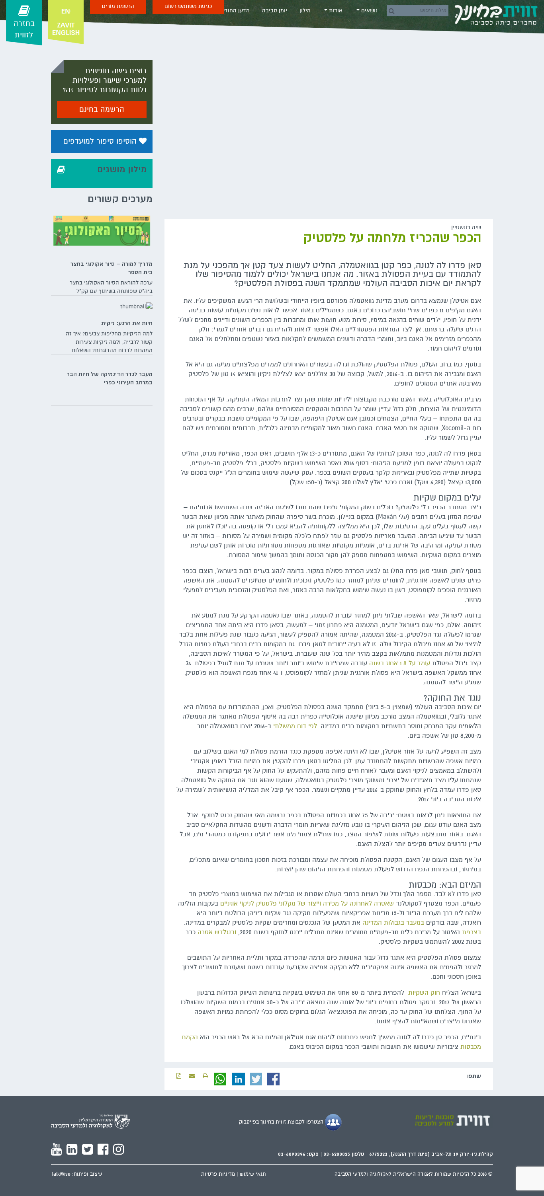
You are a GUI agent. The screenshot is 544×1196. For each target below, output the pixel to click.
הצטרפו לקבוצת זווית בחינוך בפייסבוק (282, 1122)
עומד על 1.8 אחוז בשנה (398, 663)
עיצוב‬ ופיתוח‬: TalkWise (76, 1174)
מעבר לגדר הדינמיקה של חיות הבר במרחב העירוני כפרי (110, 378)
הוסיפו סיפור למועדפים (101, 141)
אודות (334, 10)
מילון (305, 10)
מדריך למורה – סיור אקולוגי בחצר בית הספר (111, 268)
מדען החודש (235, 10)
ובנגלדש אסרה (217, 932)
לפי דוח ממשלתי (294, 726)
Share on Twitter (256, 1079)
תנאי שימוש (253, 1174)
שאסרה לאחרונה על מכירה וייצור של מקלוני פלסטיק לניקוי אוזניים (307, 904)
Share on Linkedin (238, 1079)
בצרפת (471, 932)
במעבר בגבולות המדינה (393, 923)
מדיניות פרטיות (218, 1174)
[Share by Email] (192, 1076)
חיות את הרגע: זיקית (127, 323)
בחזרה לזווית (24, 29)
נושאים (369, 10)
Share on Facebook (273, 1079)
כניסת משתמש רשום (188, 6)
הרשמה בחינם (101, 109)
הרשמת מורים (118, 6)
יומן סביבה (274, 10)
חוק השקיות (424, 993)
